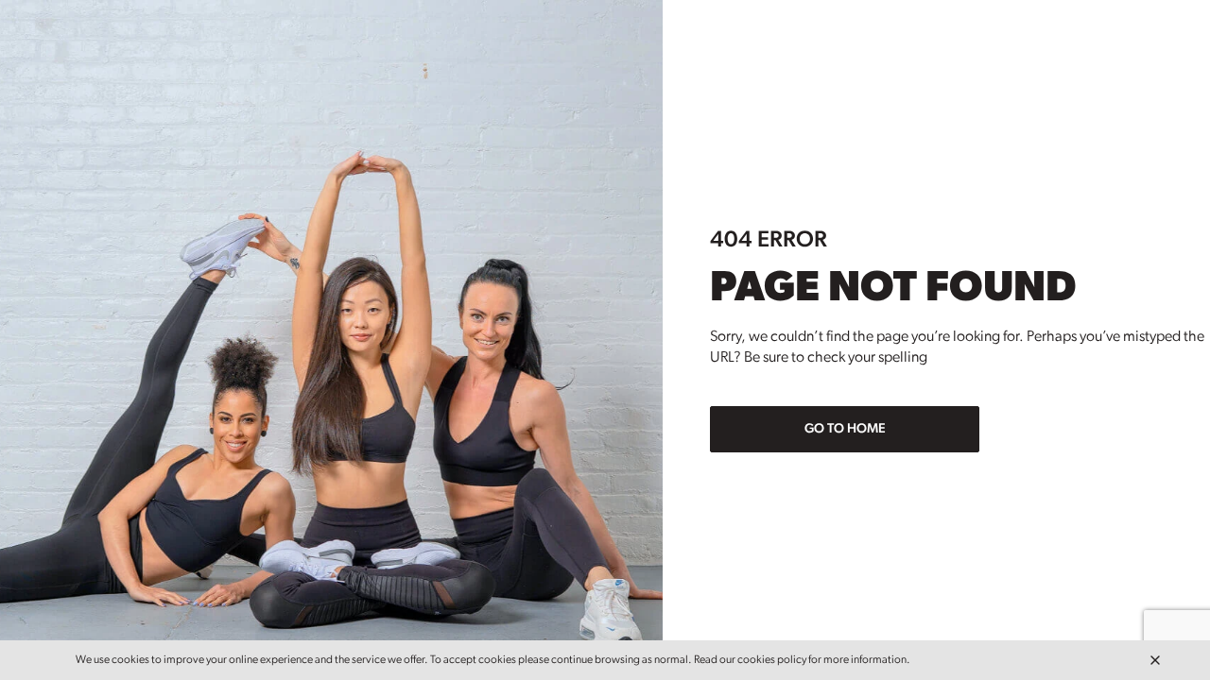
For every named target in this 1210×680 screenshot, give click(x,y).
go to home (845, 429)
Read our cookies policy (750, 660)
